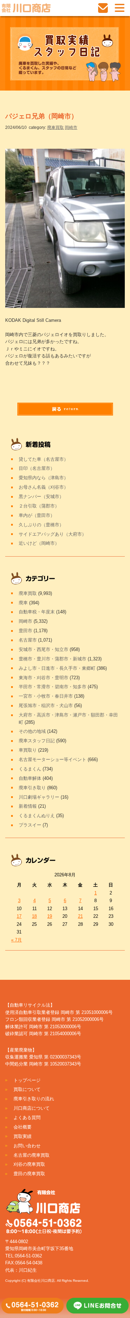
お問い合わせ (27, 1145)
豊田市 (25, 630)
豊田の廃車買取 (29, 1173)
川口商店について (32, 1108)
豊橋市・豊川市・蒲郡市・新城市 (52, 658)
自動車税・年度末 (37, 611)
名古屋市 (28, 640)
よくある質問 (27, 1117)
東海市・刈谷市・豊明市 (43, 677)
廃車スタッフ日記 (37, 740)
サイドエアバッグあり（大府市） (52, 534)
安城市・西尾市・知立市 (43, 649)
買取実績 (23, 1136)
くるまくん (30, 769)
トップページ (27, 1080)
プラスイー (30, 825)
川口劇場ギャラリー (39, 797)
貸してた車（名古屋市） (43, 459)
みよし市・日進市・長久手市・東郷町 (57, 668)
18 (34, 916)
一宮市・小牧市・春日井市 (46, 696)
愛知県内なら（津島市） (43, 477)
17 (19, 916)
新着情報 (28, 806)
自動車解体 (30, 778)
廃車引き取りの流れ (34, 1098)
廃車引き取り (32, 787)
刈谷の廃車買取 (29, 1164)
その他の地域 (32, 731)
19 (49, 916)
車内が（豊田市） (37, 515)
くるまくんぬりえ (37, 815)
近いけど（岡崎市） (39, 543)
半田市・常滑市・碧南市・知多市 (52, 686)
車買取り (28, 750)
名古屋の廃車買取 (32, 1155)
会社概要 (23, 1127)
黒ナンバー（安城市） (41, 496)
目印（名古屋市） (37, 468)
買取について (27, 1089)
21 (80, 916)
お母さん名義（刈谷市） (43, 487)
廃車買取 (55, 127)
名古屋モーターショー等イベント (52, 759)
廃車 (23, 602)
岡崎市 (71, 127)
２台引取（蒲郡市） (39, 506)
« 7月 (16, 940)
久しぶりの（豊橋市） (41, 524)
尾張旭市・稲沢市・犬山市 (46, 705)
